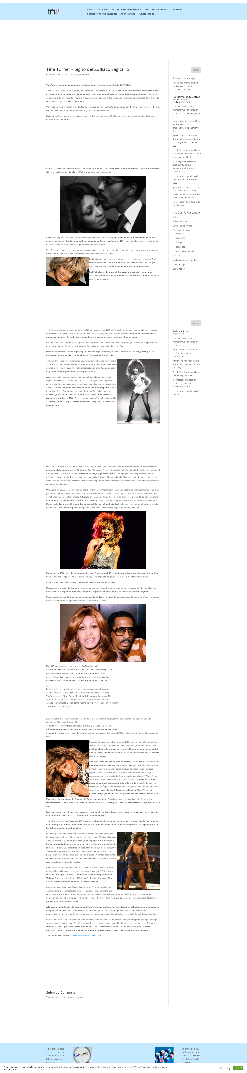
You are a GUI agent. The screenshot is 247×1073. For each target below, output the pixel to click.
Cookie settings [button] (224, 1068)
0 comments (83, 74)
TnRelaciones (55, 74)
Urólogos (179, 242)
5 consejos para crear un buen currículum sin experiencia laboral (184, 165)
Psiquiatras (180, 246)
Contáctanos (146, 14)
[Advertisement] (123, 39)
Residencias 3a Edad (184, 251)
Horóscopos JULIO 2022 (184, 201)
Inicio (90, 9)
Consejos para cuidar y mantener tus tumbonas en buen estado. (185, 110)
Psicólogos (180, 238)
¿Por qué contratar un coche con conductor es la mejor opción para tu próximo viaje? (186, 190)
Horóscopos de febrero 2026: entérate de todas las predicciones (186, 124)
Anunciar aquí (128, 14)
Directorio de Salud (155, 9)
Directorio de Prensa (129, 9)
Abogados (179, 233)
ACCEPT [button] (238, 1068)
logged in (63, 997)
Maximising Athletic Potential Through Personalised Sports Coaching (186, 139)
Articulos (177, 9)
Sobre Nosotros (105, 9)
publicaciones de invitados (102, 14)
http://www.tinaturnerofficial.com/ (87, 936)
